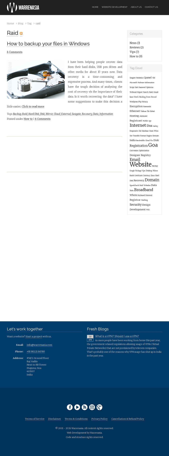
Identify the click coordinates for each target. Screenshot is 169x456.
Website (141, 164)
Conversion (134, 151)
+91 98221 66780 (36, 351)
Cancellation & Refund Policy (127, 418)
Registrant (136, 120)
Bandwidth (140, 140)
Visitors (143, 111)
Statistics (139, 78)
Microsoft (133, 83)
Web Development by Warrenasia (84, 432)
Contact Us (151, 7)
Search (145, 92)
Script (132, 87)
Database (145, 131)
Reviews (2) (137, 47)
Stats (132, 190)
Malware (141, 83)
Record (153, 97)
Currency (146, 175)
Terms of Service (34, 418)
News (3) (135, 43)
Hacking (142, 97)
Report (139, 92)
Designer (135, 155)
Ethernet (135, 111)
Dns (149, 126)
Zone (153, 175)
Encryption (136, 106)
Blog (20, 23)
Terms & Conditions (76, 418)
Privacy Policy (99, 418)
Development (138, 209)
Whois (133, 195)
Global (152, 111)
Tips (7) (134, 51)
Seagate (76, 114)
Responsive (134, 131)
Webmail (133, 92)
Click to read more (33, 106)
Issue (131, 97)
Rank (132, 175)
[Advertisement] (64, 157)
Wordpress (134, 102)
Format (143, 136)
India (132, 140)
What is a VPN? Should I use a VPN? (117, 336)
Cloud (57, 114)
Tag (29, 23)
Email (135, 159)
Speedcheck (134, 185)
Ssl (140, 131)
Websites (147, 185)
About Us (136, 7)
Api (150, 121)
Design (146, 204)
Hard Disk (33, 114)
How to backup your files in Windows (48, 44)
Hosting (134, 115)
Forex (148, 97)
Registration (139, 146)
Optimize (149, 87)
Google (132, 171)
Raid (12, 33)
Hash (151, 92)
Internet (138, 125)
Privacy (145, 102)
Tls (148, 111)
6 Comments (14, 52)
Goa (153, 145)
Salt (136, 87)
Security (136, 204)
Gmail (156, 92)
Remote (156, 136)
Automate (143, 116)
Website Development (114, 7)
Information (106, 114)
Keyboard (141, 195)
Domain (152, 180)
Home (95, 7)
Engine (149, 136)
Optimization (144, 151)
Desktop (149, 171)
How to (28, 118)
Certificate (138, 175)
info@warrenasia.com (39, 344)
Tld (153, 78)
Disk (42, 114)
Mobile (145, 121)
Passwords (147, 106)
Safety (155, 126)
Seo (131, 136)
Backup (17, 114)
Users (151, 131)
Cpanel (148, 77)
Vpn (143, 171)
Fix (151, 140)
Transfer (136, 136)
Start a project (34, 336)
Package (138, 171)
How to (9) (136, 56)
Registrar (135, 199)
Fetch (136, 97)
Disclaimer (54, 418)
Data (96, 114)
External (66, 114)
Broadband (143, 189)
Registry (146, 155)
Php (139, 102)
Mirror (49, 114)
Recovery (87, 114)
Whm (156, 131)
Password (142, 87)
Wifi (148, 210)
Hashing (144, 200)
